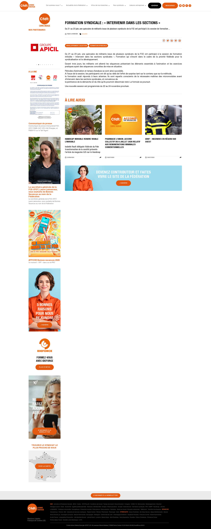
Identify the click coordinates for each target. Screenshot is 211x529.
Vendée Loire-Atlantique (70, 520)
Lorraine (98, 517)
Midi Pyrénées (114, 517)
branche (165, 509)
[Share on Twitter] (167, 40)
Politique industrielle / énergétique (69, 509)
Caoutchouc (54, 512)
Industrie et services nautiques (76, 512)
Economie (68, 506)
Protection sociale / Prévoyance (90, 509)
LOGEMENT (53, 509)
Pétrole (98, 512)
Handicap (156, 506)
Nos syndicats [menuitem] (118, 5)
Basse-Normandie (79, 514)
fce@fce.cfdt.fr (139, 525)
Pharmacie (105, 512)
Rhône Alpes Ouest (56, 520)
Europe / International (124, 506)
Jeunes (162, 506)
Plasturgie (112, 512)
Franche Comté (144, 514)
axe (51, 504)
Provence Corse (152, 517)
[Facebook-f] (186, 5)
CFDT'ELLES (85, 504)
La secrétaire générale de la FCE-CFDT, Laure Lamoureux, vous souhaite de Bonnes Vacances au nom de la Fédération (43, 192)
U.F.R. (80, 520)
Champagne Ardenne (120, 514)
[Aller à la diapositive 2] (38, 64)
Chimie (61, 512)
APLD (74, 504)
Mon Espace (170, 5)
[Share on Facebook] (164, 40)
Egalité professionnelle (79, 506)
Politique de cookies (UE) (36, 521)
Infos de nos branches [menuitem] (99, 5)
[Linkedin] (180, 5)
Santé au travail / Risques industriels (128, 509)
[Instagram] (190, 5)
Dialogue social (55, 506)
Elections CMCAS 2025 (94, 506)
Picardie (132, 517)
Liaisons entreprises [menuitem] (136, 5)
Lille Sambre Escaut (80, 517)
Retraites (113, 509)
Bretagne (97, 514)
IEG (65, 512)
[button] (62, 5)
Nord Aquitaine (124, 517)
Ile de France (54, 517)
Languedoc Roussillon (66, 517)
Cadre (79, 504)
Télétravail (144, 509)
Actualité (84, 34)
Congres (127, 504)
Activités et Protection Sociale (63, 504)
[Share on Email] (175, 40)
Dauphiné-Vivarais (133, 514)
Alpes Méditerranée (157, 512)
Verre (117, 512)
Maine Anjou (105, 517)
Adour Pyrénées (134, 512)
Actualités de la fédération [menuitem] (76, 5)
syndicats (124, 512)
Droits (62, 506)
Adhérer (154, 5)
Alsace (166, 512)
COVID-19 (134, 504)
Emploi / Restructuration (109, 506)
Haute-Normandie (155, 514)
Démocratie (141, 504)
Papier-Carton (91, 512)
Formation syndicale (98, 45)
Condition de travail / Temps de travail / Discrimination (107, 504)
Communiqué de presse (40, 124)
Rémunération (105, 509)
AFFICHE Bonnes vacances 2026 (44, 260)
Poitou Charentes (141, 517)
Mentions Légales (33, 519)
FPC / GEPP (148, 506)
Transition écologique (154, 509)
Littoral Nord (91, 517)
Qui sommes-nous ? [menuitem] (53, 5)
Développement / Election (76, 45)
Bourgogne (89, 514)
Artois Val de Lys (55, 514)
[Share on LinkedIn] (171, 40)
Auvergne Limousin (67, 514)
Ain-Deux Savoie (145, 512)
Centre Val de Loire (106, 514)
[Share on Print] (179, 40)
